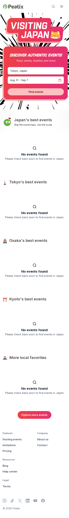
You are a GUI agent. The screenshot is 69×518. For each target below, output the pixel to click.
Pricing (7, 451)
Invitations (9, 445)
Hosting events (12, 439)
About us (42, 439)
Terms (7, 486)
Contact (42, 445)
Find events (36, 91)
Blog (5, 465)
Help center (10, 471)
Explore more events (34, 415)
